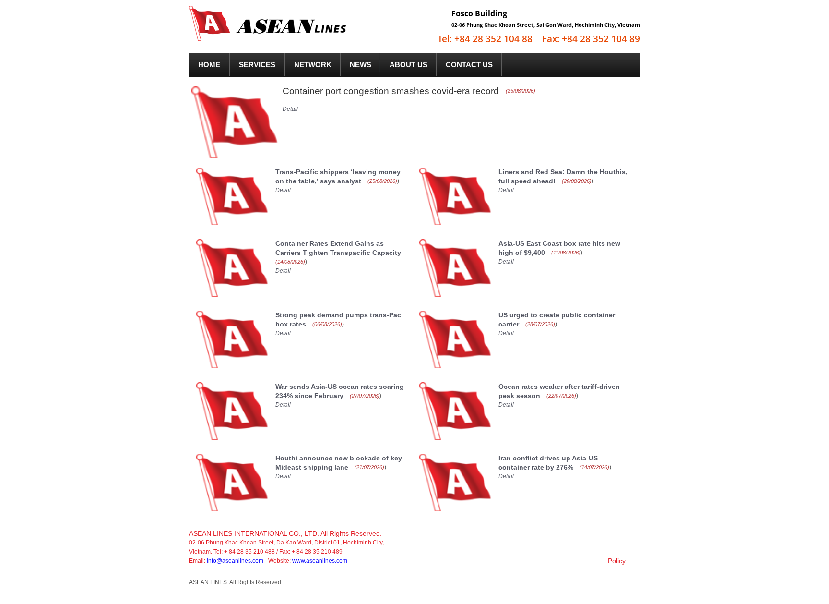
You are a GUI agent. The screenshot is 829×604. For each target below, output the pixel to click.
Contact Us (469, 64)
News (360, 64)
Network (313, 64)
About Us (408, 64)
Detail (290, 109)
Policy (617, 561)
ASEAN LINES (282, 28)
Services (257, 64)
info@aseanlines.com (236, 560)
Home (209, 64)
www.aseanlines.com (319, 560)
